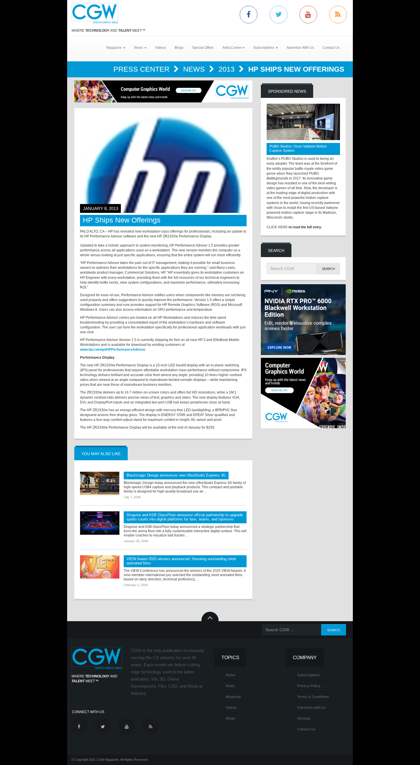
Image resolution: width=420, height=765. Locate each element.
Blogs (179, 48)
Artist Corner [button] (232, 48)
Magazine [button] (114, 48)
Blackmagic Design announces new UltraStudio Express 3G (176, 475)
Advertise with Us (311, 708)
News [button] (139, 48)
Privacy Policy (309, 686)
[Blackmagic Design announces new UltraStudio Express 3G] (99, 483)
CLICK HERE (277, 227)
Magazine (233, 697)
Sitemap (304, 718)
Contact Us (331, 48)
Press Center (142, 69)
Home (230, 675)
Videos (160, 48)
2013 (228, 69)
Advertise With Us (300, 48)
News (195, 69)
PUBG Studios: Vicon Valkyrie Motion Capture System (298, 148)
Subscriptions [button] (264, 48)
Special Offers (203, 48)
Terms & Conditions (313, 697)
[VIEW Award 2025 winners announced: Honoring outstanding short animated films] (99, 567)
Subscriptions (308, 675)
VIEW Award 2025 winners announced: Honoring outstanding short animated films (181, 561)
